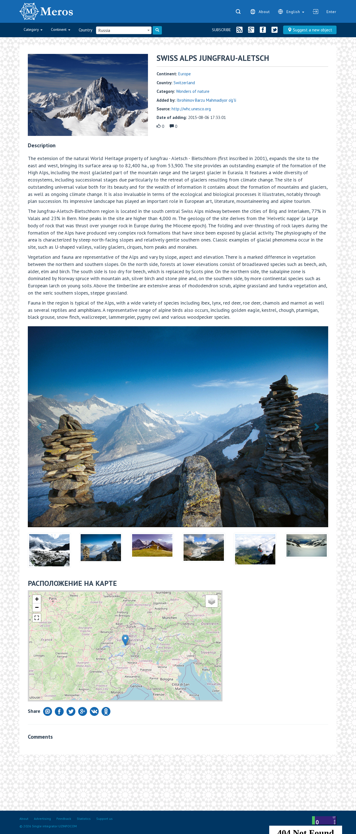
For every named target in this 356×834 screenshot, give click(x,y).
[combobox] (124, 30)
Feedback (63, 818)
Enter (332, 11)
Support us (104, 818)
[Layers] (212, 601)
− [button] (37, 607)
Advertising (42, 818)
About (264, 11)
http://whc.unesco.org (191, 108)
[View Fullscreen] (37, 618)
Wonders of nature (192, 91)
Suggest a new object (312, 30)
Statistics (84, 818)
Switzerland (184, 82)
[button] (40, 426)
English (293, 11)
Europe (184, 73)
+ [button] (37, 599)
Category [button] (32, 29)
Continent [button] (59, 29)
